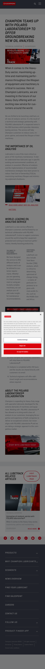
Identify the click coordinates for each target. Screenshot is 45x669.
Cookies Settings (22, 340)
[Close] (40, 314)
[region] (22, 334)
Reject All (23, 346)
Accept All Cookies (22, 352)
